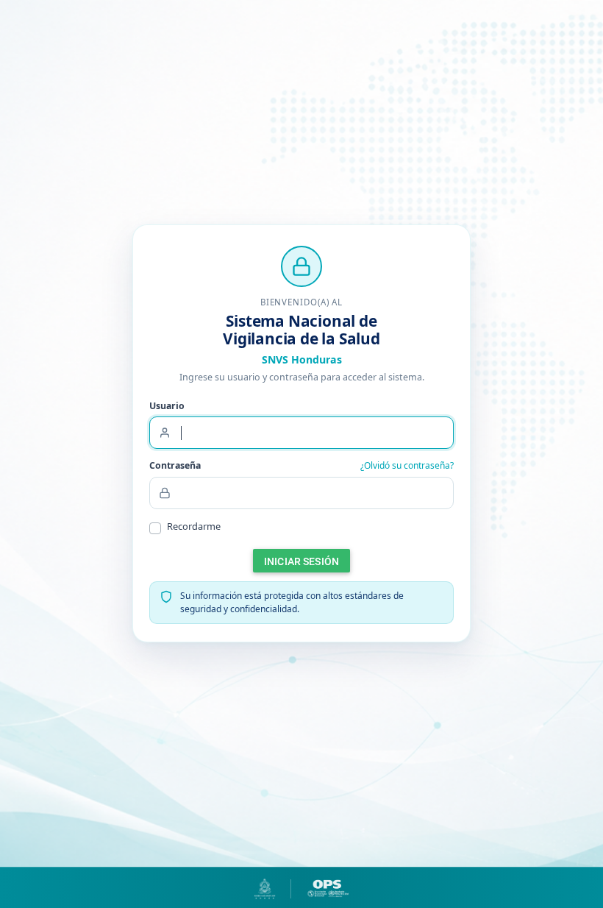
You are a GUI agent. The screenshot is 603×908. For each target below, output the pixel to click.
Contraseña (175, 465)
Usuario (167, 406)
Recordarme (194, 526)
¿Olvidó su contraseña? (407, 465)
